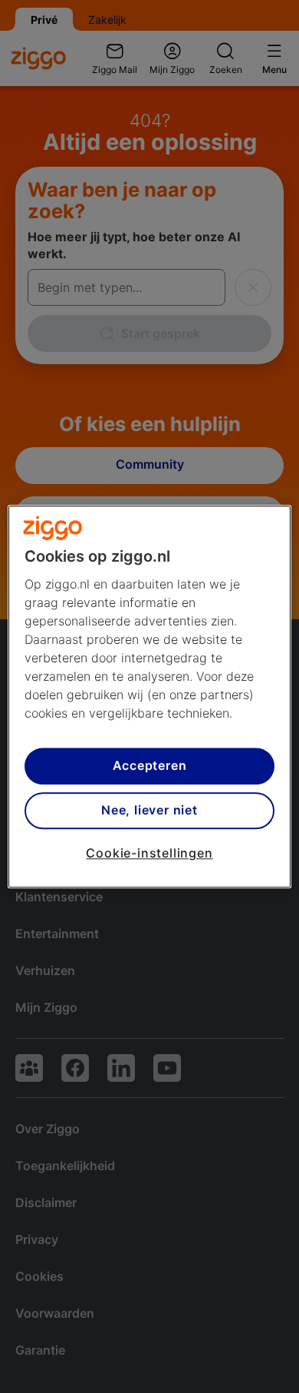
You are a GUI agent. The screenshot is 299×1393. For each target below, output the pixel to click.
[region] (150, 696)
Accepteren (150, 766)
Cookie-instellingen (149, 853)
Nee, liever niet (149, 810)
